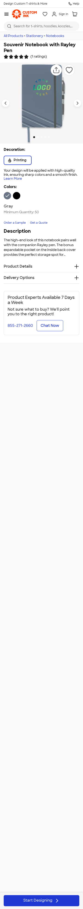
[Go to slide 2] (38, 137)
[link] (24, 14)
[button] (56, 70)
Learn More (13, 179)
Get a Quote (39, 223)
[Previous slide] (5, 103)
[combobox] (41, 26)
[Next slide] (77, 103)
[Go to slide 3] (41, 137)
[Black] (16, 195)
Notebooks (55, 36)
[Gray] (7, 195)
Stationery (34, 36)
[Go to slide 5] (49, 137)
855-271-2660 (20, 325)
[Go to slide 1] (34, 137)
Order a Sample (15, 223)
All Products (13, 36)
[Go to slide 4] (45, 137)
